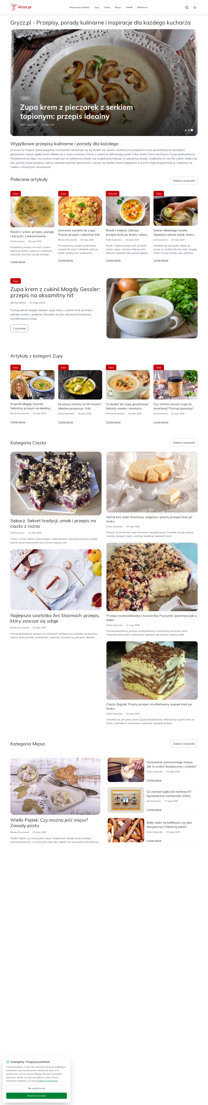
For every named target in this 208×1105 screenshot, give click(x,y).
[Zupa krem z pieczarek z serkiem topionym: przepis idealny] (103, 82)
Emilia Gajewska (28, 124)
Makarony (142, 7)
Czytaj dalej (19, 328)
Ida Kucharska (17, 241)
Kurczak (112, 193)
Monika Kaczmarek (67, 239)
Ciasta (107, 7)
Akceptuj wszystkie (36, 1095)
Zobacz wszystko (184, 180)
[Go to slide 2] (189, 130)
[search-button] (187, 7)
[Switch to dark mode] (195, 7)
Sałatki (129, 7)
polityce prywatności (47, 1080)
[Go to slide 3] (192, 130)
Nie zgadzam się (36, 1088)
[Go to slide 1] (186, 130)
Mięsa (118, 7)
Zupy (96, 7)
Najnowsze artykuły (79, 7)
